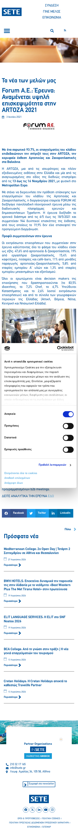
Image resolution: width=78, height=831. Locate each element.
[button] (7, 31)
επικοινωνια (33, 827)
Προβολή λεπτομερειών (52, 465)
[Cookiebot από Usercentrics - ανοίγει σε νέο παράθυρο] (57, 348)
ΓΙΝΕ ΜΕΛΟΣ (51, 12)
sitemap (46, 827)
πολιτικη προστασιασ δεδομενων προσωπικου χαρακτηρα (39, 823)
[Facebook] (26, 810)
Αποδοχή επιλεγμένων (17, 478)
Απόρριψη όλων (13, 483)
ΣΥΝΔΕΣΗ (51, 5)
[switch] (68, 426)
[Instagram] (52, 810)
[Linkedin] (39, 810)
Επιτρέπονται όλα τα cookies (20, 473)
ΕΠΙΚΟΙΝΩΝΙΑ (51, 17)
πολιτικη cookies (51, 818)
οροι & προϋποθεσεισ (29, 818)
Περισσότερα (11, 565)
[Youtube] (45, 810)
